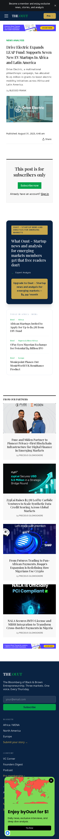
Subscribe (29, 707)
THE (20, 15)
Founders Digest (13, 764)
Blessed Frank (17, 90)
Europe (7, 736)
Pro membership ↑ (14, 776)
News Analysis (15, 40)
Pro (50, 15)
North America (12, 730)
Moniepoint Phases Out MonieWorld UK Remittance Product (27, 365)
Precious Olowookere (31, 455)
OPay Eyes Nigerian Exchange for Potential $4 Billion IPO (28, 346)
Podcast (8, 770)
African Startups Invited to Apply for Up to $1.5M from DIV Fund (27, 327)
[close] (55, 5)
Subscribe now (30, 185)
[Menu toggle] (6, 16)
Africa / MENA (11, 725)
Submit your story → (15, 742)
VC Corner (9, 758)
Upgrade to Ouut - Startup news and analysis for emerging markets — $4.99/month (29, 288)
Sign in (45, 193)
